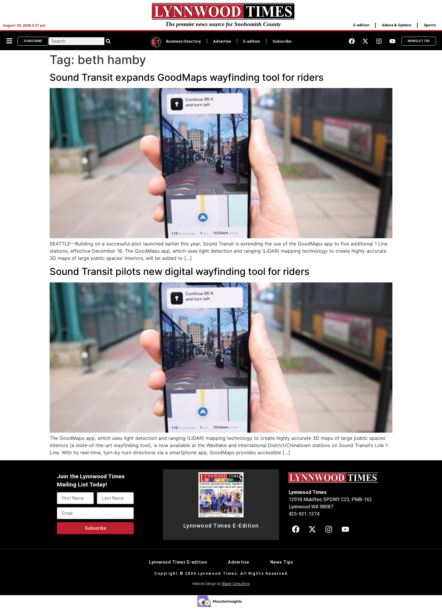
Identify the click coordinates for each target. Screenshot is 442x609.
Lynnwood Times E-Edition (221, 526)
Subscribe (281, 41)
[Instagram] (379, 41)
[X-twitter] (365, 41)
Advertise (222, 41)
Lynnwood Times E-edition (178, 562)
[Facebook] (352, 41)
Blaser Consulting (236, 584)
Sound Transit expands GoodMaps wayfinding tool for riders (187, 77)
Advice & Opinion (396, 25)
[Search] (108, 41)
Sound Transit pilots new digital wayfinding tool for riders (179, 271)
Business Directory (183, 41)
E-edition (361, 25)
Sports (430, 25)
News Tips (281, 562)
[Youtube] (392, 41)
